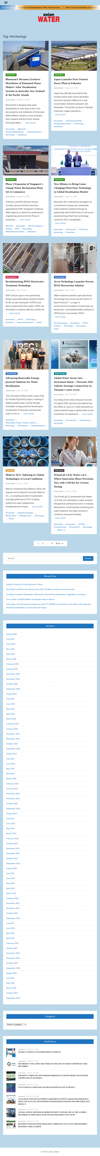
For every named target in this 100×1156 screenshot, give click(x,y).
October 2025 (12, 684)
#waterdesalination (38, 426)
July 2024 (10, 759)
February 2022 (12, 898)
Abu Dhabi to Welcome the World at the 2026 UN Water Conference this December (40, 589)
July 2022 (10, 873)
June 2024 (10, 764)
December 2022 (13, 848)
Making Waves (12, 277)
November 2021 (13, 908)
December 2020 (13, 953)
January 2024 (12, 789)
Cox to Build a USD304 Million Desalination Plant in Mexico (30, 599)
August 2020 (11, 973)
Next (58, 543)
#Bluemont (22, 129)
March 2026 (11, 659)
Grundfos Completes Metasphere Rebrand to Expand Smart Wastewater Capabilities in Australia (46, 594)
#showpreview (85, 420)
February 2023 (12, 838)
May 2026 (10, 649)
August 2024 (11, 754)
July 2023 (10, 818)
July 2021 (10, 923)
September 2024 (13, 749)
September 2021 (13, 918)
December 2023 (13, 794)
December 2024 (13, 734)
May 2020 (10, 983)
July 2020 (10, 978)
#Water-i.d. (61, 530)
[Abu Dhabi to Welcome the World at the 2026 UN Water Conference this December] (10, 1064)
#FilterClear (83, 229)
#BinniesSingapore (35, 226)
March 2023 (11, 833)
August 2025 (11, 694)
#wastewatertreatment (25, 322)
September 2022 (13, 863)
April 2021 (10, 938)
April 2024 (10, 774)
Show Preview (60, 374)
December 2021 (13, 903)
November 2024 (13, 739)
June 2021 (10, 928)
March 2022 (11, 893)
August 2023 (11, 814)
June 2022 (10, 878)
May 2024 (10, 769)
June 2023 (10, 823)
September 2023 (13, 809)
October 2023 (12, 803)
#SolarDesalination (34, 132)
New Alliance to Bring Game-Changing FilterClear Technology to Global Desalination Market (72, 188)
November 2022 (13, 853)
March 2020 (11, 988)
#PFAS (20, 319)
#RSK (17, 229)
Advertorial (59, 470)
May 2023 (10, 828)
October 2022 (12, 858)
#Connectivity (71, 420)
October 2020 (12, 963)
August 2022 (11, 868)
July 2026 (10, 639)
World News (11, 75)
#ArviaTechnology (60, 323)
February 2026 (12, 664)
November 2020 (13, 958)
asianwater (10, 100)
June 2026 (10, 644)
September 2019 (13, 998)
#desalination (71, 229)
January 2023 (12, 843)
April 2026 (10, 654)
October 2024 (12, 744)
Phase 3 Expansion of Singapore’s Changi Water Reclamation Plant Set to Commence (24, 188)
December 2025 (13, 674)
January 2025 (12, 729)
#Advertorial (58, 524)
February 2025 (12, 724)
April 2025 (10, 714)
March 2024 (11, 779)
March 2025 (11, 719)
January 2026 (12, 669)
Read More (30, 123)
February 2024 (12, 784)
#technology (78, 124)
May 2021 (10, 933)
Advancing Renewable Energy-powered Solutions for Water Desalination (23, 381)
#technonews (81, 326)
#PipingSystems (25, 516)
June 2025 (10, 704)
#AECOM (9, 226)
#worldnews (22, 135)
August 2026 (11, 634)
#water (39, 322)
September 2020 (13, 968)
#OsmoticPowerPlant (74, 121)
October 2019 (12, 993)
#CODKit (81, 524)
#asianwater (10, 129)
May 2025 (10, 709)
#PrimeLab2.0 (74, 527)
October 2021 (12, 913)
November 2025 (13, 679)
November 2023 (13, 799)
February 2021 (12, 943)
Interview (10, 470)
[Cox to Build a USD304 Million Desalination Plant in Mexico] (10, 1087)
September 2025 (13, 689)
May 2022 (10, 883)
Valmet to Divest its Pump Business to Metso (24, 584)
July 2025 (10, 699)
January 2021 (12, 948)
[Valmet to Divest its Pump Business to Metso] (10, 1052)
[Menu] (5, 2)
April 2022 (10, 888)
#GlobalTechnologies (25, 513)
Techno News (60, 277)
